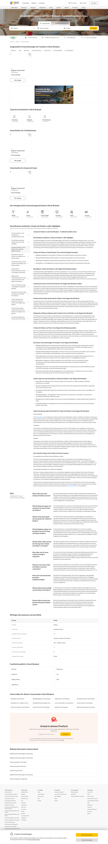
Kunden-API (73, 794)
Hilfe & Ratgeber (57, 796)
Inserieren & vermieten (58, 792)
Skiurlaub (23, 813)
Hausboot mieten (24, 792)
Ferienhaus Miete (24, 796)
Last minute (23, 807)
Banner (55, 798)
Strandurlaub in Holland (9, 798)
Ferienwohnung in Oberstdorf (11, 826)
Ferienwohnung (40, 417)
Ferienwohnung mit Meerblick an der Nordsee (12, 811)
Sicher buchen (40, 796)
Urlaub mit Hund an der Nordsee (11, 796)
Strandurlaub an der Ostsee (10, 800)
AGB (88, 802)
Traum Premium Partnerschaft (60, 794)
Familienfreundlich (25, 41)
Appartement (24, 805)
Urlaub (69, 271)
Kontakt (39, 800)
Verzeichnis (89, 811)
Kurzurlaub (23, 809)
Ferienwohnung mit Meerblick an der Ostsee (12, 815)
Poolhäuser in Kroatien (9, 805)
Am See (22, 811)
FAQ (39, 798)
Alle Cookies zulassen (86, 835)
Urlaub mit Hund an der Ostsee (11, 794)
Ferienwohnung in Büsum (10, 822)
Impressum (89, 807)
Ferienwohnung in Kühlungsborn (11, 824)
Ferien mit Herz (90, 796)
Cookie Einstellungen (87, 840)
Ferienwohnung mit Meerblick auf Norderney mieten (11, 808)
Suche (39, 792)
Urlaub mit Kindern (73, 485)
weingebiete (23, 817)
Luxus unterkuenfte (25, 815)
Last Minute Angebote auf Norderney (12, 820)
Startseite (12, 41)
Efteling (17, 41)
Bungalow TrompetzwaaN (18, 70)
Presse (88, 794)
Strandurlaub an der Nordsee (10, 802)
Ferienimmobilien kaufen (92, 798)
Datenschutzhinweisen (34, 839)
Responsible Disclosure (92, 809)
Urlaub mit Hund (8, 792)
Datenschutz (89, 805)
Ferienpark (23, 802)
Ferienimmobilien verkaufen (93, 800)
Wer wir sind (89, 792)
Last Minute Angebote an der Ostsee (12, 817)
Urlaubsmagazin (41, 794)
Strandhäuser (24, 820)
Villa (22, 800)
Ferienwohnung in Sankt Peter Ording (12, 828)
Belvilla (88, 813)
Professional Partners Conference (77, 796)
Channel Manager (74, 792)
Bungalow (23, 794)
